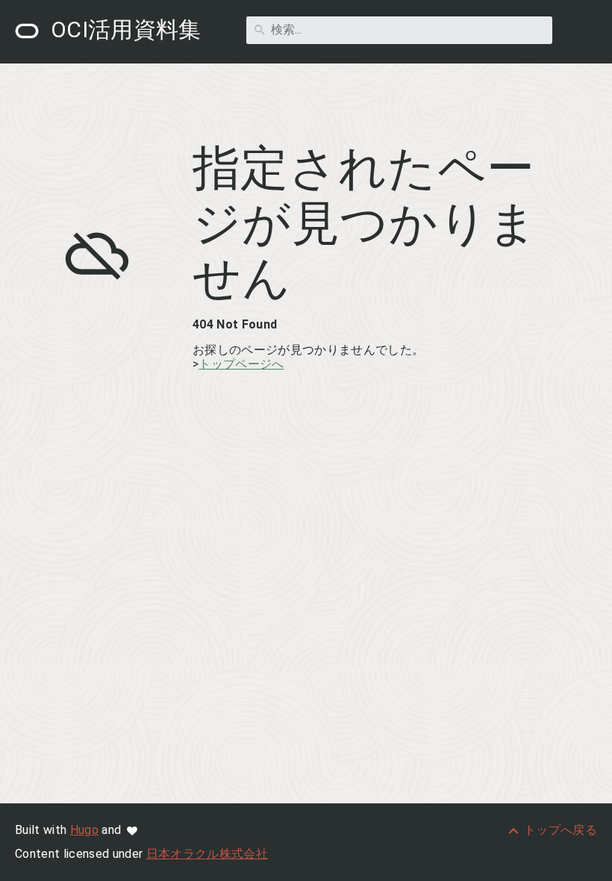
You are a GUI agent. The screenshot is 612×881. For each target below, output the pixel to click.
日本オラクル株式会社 (207, 854)
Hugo (84, 830)
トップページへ (241, 364)
